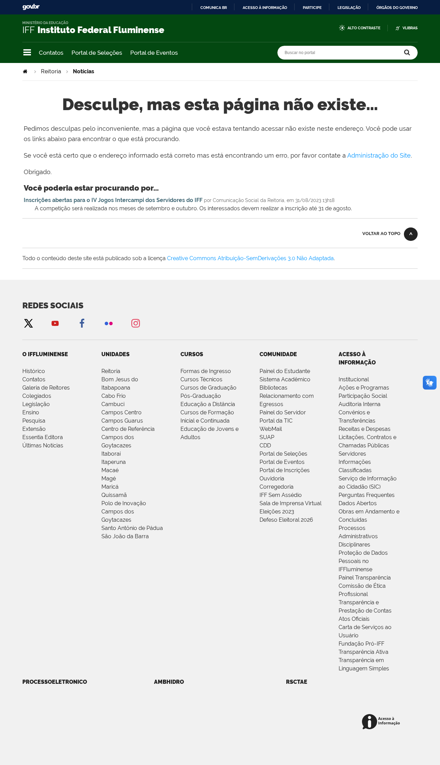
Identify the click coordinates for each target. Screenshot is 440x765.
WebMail (271, 429)
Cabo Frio (113, 396)
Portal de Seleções (97, 52)
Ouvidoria (272, 478)
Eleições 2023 (277, 511)
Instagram (135, 323)
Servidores (352, 453)
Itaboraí (111, 453)
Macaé (110, 470)
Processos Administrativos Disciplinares (358, 536)
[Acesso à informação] (382, 722)
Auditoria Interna (360, 404)
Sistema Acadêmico (285, 379)
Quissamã (114, 495)
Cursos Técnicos (201, 379)
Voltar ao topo (381, 233)
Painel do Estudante (285, 371)
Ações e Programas (364, 387)
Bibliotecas (273, 387)
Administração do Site (379, 155)
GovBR (31, 7)
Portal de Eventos (154, 52)
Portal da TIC (276, 420)
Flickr (108, 323)
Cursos (191, 354)
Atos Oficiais (354, 619)
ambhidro (169, 682)
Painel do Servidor (283, 412)
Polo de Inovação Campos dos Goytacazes (123, 511)
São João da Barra (125, 536)
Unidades (115, 354)
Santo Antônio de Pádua (132, 528)
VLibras (410, 28)
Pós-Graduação (200, 396)
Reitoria (51, 71)
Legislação (349, 7)
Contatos (51, 52)
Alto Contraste (364, 28)
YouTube (55, 323)
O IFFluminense (45, 354)
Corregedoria (277, 487)
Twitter (28, 323)
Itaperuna (113, 462)
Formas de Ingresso (205, 371)
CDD (265, 445)
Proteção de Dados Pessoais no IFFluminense (363, 561)
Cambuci (112, 404)
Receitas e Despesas (364, 429)
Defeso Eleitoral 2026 (286, 520)
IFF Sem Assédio (281, 495)
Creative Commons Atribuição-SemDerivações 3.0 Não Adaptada (250, 258)
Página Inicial (25, 71)
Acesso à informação (265, 7)
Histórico (33, 371)
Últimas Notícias (42, 445)
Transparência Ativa (363, 652)
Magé (108, 478)
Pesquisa (33, 420)
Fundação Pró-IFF (361, 643)
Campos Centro (121, 412)
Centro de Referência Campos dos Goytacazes (128, 437)
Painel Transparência (365, 577)
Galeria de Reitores (46, 387)
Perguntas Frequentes (367, 495)
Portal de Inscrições (285, 470)
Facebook (82, 323)
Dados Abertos (358, 503)
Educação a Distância (207, 404)
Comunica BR (213, 7)
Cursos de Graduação (208, 387)
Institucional (354, 379)
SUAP (267, 437)
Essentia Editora (42, 437)
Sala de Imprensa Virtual (290, 503)
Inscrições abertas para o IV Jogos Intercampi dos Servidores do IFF (113, 200)
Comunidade (278, 354)
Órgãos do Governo (397, 7)
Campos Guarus (122, 420)
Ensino (30, 412)
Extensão (34, 429)
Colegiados (36, 396)
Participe (312, 7)
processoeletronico (54, 682)
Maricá (110, 487)
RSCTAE (296, 682)
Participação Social (363, 396)
